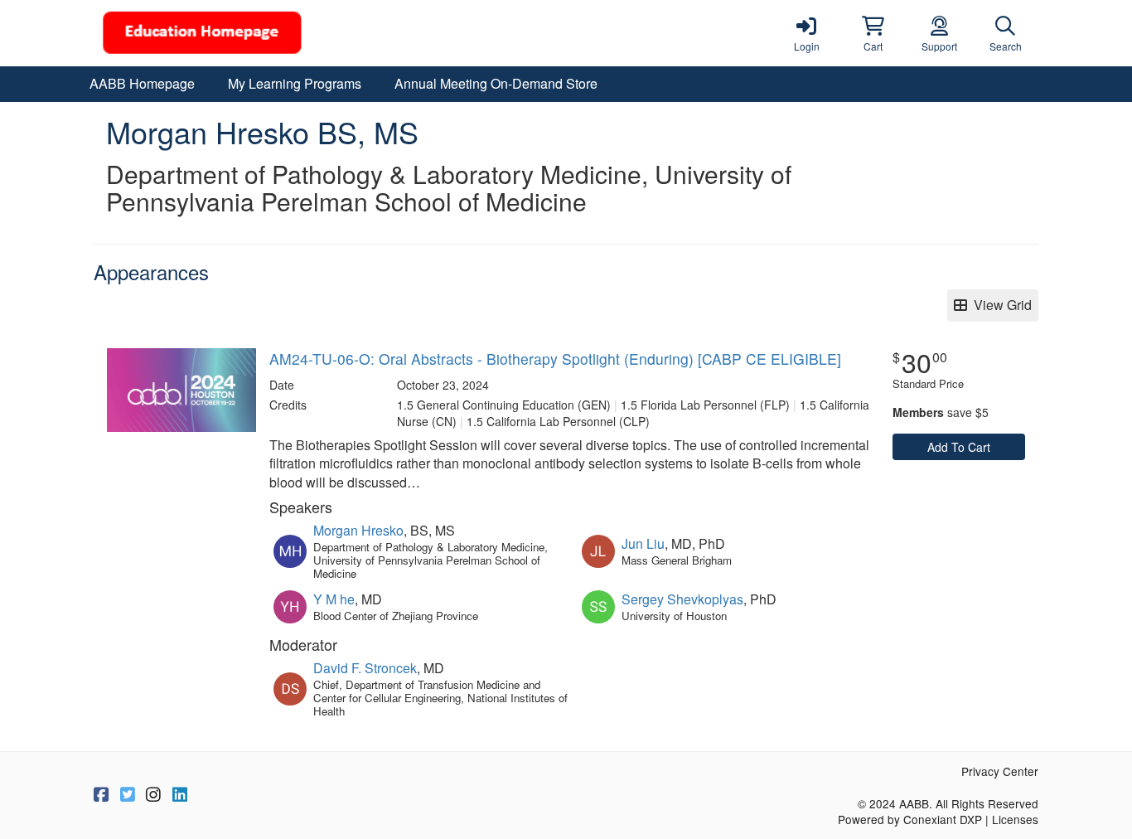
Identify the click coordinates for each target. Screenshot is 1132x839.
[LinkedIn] (179, 795)
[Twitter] (127, 795)
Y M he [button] (334, 599)
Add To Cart (958, 447)
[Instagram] (153, 795)
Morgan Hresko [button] (358, 530)
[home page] (251, 33)
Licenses (1015, 819)
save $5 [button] (941, 412)
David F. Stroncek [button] (365, 667)
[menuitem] (142, 84)
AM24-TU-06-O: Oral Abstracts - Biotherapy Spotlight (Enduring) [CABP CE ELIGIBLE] (555, 358)
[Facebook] (101, 795)
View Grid (999, 304)
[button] (872, 33)
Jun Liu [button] (643, 543)
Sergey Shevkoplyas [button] (682, 599)
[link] (806, 33)
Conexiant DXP (942, 819)
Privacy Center (999, 771)
